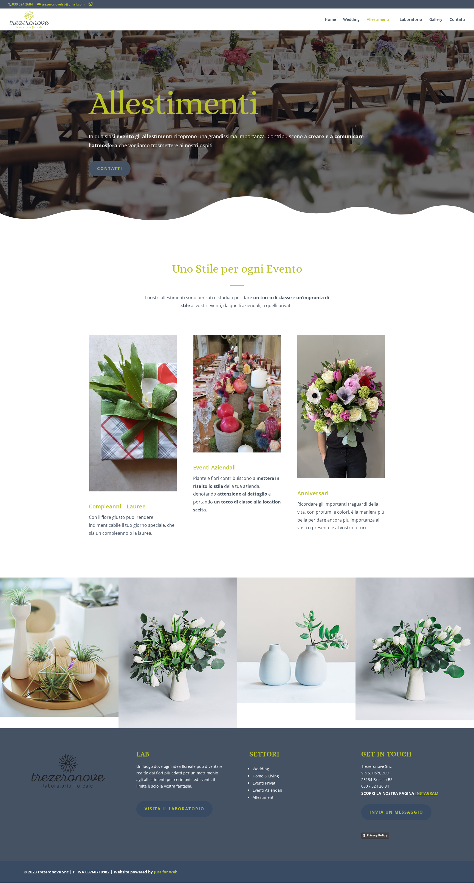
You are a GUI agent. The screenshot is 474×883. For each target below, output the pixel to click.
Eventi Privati (264, 783)
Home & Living (266, 776)
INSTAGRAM (426, 793)
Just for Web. (166, 871)
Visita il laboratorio (174, 808)
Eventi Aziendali (267, 790)
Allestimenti (378, 20)
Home (330, 20)
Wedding (351, 20)
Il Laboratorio (409, 20)
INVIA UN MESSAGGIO (396, 812)
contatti (109, 168)
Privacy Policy (377, 835)
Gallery (435, 20)
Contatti (457, 20)
